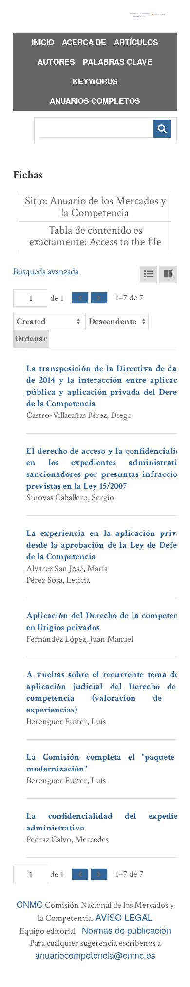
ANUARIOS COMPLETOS (95, 100)
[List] (148, 274)
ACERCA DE (84, 42)
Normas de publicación (126, 930)
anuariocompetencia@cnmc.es (95, 954)
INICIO (43, 42)
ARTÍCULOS (136, 42)
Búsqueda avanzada (45, 271)
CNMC (30, 903)
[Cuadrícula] (168, 274)
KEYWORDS (95, 81)
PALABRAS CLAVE (117, 61)
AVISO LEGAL (123, 916)
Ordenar (31, 338)
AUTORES (56, 61)
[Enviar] (162, 129)
